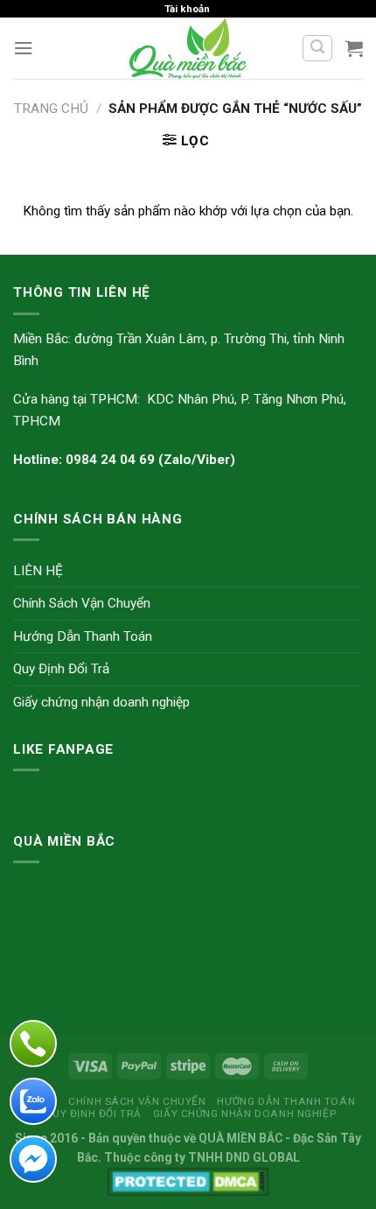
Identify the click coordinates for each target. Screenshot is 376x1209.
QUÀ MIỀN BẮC (240, 1138)
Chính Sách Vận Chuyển (81, 603)
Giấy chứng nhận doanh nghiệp (101, 702)
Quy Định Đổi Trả (61, 669)
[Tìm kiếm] (317, 48)
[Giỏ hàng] (354, 48)
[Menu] (23, 48)
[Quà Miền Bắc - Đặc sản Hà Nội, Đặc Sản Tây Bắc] (188, 48)
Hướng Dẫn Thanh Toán (82, 636)
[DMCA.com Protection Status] (188, 1180)
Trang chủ (51, 108)
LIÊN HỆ (38, 571)
